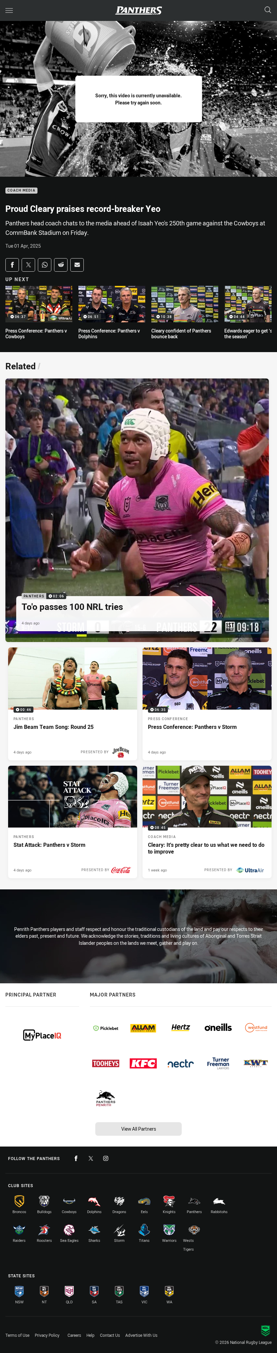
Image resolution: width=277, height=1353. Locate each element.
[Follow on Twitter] (91, 1158)
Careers (74, 1335)
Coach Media (21, 191)
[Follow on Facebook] (76, 1158)
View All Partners (138, 1129)
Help (90, 1335)
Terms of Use (17, 1335)
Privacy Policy (47, 1335)
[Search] (268, 10)
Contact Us (110, 1335)
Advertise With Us (141, 1335)
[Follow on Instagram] (105, 1158)
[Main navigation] (9, 10)
